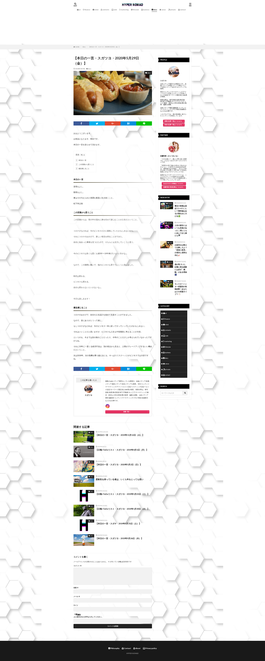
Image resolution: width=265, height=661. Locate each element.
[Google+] (113, 123)
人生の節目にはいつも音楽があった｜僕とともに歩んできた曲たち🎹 (181, 230)
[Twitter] (97, 123)
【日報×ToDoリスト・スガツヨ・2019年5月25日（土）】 (122, 494)
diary (155, 10)
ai (79, 10)
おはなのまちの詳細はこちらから (173, 183)
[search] (185, 393)
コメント (77, 565)
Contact (127, 648)
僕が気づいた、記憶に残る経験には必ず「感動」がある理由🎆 (181, 269)
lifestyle (135, 10)
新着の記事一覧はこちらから (173, 121)
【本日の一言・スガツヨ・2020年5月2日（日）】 (119, 464)
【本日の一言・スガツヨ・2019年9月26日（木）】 (119, 538)
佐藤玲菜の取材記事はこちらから (173, 187)
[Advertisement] (132, 29)
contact (183, 10)
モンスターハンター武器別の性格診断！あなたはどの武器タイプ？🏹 (181, 289)
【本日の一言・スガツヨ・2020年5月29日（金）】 (104, 47)
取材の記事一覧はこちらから (173, 124)
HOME (77, 47)
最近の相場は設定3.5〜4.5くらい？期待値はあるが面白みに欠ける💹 (181, 211)
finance (87, 10)
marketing (124, 10)
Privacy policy (151, 648)
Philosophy (114, 648)
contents (105, 10)
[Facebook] (81, 123)
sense (163, 10)
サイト (75, 605)
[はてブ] (128, 123)
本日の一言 (81, 160)
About (137, 648)
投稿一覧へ (126, 411)
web (115, 10)
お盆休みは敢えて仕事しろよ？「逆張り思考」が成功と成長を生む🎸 (181, 250)
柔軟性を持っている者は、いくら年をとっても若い (119, 479)
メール (76, 596)
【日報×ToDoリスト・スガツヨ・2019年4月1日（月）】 (122, 450)
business (146, 10)
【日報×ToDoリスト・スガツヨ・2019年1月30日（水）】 (122, 509)
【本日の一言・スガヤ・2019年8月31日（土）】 (118, 523)
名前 (75, 587)
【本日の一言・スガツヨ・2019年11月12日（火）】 (120, 435)
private (173, 10)
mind (96, 10)
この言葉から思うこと (85, 164)
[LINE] (144, 123)
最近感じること (82, 168)
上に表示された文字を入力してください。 (88, 617)
